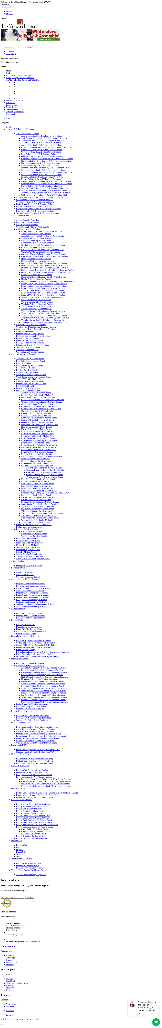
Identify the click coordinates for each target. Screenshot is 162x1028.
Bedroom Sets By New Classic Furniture (32, 770)
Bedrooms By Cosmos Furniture (29, 613)
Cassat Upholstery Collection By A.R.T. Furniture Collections (46, 147)
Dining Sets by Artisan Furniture (29, 565)
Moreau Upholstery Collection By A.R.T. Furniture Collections (46, 172)
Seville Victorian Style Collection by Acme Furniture (42, 297)
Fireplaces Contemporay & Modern (30, 584)
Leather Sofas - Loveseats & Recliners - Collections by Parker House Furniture (47, 793)
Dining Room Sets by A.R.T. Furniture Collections (36, 204)
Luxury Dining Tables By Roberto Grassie (33, 818)
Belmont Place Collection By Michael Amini (39, 395)
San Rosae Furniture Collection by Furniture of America (43, 695)
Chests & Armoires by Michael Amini (31, 375)
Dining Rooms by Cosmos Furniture (30, 615)
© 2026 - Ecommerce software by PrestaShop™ (20, 1019)
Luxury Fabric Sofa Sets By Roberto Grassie (34, 822)
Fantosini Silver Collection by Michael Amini (39, 420)
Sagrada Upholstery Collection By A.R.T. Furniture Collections (46, 184)
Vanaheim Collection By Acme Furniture (37, 304)
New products (11, 1004)
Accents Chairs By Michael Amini (30, 359)
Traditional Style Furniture (21, 859)
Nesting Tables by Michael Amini (29, 545)
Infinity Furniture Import (21, 722)
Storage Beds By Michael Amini (29, 554)
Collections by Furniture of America (30, 665)
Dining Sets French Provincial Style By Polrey (34, 647)
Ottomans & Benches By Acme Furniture (32, 345)
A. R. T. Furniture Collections (23, 129)
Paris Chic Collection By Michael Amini (37, 486)
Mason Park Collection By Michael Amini (38, 463)
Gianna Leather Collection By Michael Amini (44, 475)
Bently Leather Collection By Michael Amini (44, 468)
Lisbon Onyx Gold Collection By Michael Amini (40, 445)
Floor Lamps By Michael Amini (34, 534)
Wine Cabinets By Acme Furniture (30, 352)
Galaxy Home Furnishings (21, 711)
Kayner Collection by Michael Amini (36, 429)
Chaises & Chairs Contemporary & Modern (33, 588)
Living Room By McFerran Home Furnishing (34, 763)
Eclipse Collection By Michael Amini (36, 415)
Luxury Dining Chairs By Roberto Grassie (33, 815)
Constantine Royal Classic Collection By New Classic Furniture (46, 781)
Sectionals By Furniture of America (30, 709)
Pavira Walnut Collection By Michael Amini (39, 490)
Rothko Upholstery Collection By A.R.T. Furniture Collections (46, 181)
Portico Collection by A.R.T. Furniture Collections (41, 175)
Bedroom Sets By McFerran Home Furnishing (34, 759)
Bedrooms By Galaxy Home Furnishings (32, 715)
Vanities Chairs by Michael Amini (29, 556)
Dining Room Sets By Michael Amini (31, 384)
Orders (9, 960)
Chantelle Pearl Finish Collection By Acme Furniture (42, 250)
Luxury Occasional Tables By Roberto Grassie (35, 827)
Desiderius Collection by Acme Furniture (37, 261)
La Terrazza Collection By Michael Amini (38, 438)
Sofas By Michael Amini (26, 552)
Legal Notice (11, 981)
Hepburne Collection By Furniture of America (39, 679)
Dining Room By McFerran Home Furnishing (34, 761)
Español (9, 14)
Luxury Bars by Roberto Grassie (29, 809)
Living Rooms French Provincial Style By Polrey (36, 654)
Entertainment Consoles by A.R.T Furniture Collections (38, 209)
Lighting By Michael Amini (27, 529)
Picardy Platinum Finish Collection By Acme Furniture (43, 288)
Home (8, 127)
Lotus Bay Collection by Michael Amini (37, 452)
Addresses (10, 955)
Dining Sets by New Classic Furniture (31, 772)
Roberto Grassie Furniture (21, 800)
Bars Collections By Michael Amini (30, 361)
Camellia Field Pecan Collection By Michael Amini (41, 402)
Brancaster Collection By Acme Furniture (37, 243)
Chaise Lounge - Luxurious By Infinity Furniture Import (38, 729)
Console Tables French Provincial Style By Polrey (36, 645)
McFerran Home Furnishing (22, 754)
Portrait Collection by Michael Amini (36, 495)
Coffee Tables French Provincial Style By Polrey (35, 643)
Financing (10, 988)
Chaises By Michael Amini (27, 372)
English (9, 11)
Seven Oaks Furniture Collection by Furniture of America (44, 697)
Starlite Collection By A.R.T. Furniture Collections (41, 186)
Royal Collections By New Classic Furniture (34, 777)
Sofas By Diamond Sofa (26, 634)
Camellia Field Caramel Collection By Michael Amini (42, 400)
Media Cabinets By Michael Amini (30, 543)
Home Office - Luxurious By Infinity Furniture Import (37, 738)
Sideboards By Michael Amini (28, 550)
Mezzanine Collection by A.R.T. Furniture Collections (43, 170)
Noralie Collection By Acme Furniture (36, 279)
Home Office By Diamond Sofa (29, 629)
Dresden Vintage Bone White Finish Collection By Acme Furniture (48, 270)
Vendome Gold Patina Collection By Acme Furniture (42, 313)
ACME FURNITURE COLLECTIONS (22, 80)
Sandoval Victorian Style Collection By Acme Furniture (43, 295)
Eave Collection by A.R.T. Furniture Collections (40, 154)
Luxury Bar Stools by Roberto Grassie (31, 806)
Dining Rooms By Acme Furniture (30, 334)
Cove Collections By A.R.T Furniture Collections (41, 152)
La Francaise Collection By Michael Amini (38, 431)
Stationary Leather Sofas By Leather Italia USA (35, 752)
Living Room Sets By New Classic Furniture (34, 775)
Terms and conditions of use (17, 983)
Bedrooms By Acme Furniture (28, 222)
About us (9, 985)
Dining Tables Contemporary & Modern (32, 597)
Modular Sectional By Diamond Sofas (31, 631)
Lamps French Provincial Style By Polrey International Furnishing (42, 652)
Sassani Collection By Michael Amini (36, 500)
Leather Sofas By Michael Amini (29, 527)
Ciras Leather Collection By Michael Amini (43, 472)
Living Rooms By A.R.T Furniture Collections (35, 211)
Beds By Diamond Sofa (25, 625)
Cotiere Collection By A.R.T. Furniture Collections (41, 149)
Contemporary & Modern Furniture (25, 579)
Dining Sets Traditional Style (27, 865)
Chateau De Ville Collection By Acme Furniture (40, 252)
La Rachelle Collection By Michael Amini (38, 436)
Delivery (9, 979)
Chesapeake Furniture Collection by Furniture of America (44, 672)
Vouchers (10, 964)
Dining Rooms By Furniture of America (32, 704)
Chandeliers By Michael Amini (33, 531)
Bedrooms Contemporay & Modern (30, 586)
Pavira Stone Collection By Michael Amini (38, 488)
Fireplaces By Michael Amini (28, 388)
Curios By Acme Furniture (26, 331)
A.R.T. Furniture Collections (27, 134)
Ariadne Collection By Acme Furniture (36, 238)
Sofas (18, 856)
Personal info (11, 962)
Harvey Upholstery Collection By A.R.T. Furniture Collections (46, 161)
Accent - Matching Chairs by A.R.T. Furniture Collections (39, 197)
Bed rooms (10, 103)
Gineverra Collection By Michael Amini (37, 422)
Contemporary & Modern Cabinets (30, 590)
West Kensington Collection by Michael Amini (40, 518)
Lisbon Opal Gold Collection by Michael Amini (40, 447)
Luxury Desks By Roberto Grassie (30, 813)
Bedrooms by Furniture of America (30, 663)
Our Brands (10, 114)
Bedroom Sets (21, 845)
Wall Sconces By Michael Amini (34, 536)
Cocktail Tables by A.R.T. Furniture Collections (35, 202)
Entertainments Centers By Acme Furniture (33, 336)
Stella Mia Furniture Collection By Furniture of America (43, 700)
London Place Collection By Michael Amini (38, 450)
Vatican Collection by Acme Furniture (36, 309)
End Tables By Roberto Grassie (34, 834)
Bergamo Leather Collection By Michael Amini (45, 470)
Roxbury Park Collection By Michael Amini (39, 497)
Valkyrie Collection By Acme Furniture (37, 302)
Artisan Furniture (18, 561)
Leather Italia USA (18, 745)
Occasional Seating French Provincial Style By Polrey (37, 656)
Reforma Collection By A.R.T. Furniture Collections (42, 177)
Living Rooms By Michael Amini (29, 538)
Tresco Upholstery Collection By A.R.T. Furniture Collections (46, 190)
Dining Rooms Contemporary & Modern (32, 595)
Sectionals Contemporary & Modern (30, 602)
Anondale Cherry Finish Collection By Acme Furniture (43, 236)
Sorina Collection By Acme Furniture (36, 300)
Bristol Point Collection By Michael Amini (38, 397)
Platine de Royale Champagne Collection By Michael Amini (45, 493)
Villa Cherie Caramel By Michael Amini (37, 511)
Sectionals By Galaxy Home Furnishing (32, 720)
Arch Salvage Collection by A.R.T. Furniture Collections (44, 138)
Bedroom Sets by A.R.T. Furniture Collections (34, 200)
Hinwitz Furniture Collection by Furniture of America (42, 681)
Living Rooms (12, 105)
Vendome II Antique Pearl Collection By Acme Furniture (44, 315)
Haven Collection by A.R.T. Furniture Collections (41, 163)
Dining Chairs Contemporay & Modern (32, 593)
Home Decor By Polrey (25, 650)
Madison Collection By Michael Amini (36, 454)
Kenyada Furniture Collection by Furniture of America (43, 684)
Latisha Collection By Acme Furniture (36, 275)
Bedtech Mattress (18, 568)
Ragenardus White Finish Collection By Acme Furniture (43, 293)
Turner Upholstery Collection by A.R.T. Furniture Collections (45, 193)
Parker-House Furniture (20, 788)
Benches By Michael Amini (27, 370)
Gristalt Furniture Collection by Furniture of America (42, 675)
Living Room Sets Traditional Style (30, 868)
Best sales (10, 1006)
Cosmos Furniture (18, 609)
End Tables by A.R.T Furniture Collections (33, 206)
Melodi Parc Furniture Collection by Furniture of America (44, 688)
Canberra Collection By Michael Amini (37, 404)
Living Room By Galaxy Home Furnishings (34, 718)
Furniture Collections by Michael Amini (32, 390)
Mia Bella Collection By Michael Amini (37, 465)
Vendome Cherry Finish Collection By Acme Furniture (43, 311)
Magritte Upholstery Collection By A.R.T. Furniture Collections (46, 168)
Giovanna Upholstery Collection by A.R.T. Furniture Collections (47, 159)
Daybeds (19, 850)
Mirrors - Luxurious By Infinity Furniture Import (35, 740)
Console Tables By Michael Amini (30, 381)
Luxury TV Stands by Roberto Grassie (31, 838)
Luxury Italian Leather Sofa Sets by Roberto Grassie (37, 825)
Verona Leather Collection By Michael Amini (44, 477)
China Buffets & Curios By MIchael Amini (33, 377)
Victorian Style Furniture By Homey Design (28, 870)
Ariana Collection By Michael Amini (36, 393)
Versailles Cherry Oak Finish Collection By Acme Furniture (45, 320)
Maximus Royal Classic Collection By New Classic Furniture (45, 784)
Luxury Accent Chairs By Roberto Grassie (33, 804)
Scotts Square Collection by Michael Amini (38, 504)
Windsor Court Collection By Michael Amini (39, 520)
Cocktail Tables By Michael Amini (30, 379)
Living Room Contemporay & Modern (31, 600)
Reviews (9, 990)
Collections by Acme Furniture (28, 229)
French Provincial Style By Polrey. (25, 636)
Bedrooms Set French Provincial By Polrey (33, 640)
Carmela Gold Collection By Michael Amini (39, 406)
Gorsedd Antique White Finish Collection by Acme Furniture (45, 272)
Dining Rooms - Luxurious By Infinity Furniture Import (38, 734)
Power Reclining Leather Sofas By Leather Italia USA (38, 750)
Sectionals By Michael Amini (28, 547)
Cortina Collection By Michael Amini (36, 413)
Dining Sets (21, 852)
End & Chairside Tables (25, 386)
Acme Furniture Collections (22, 215)
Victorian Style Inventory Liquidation (31, 875)
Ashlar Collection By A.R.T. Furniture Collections (41, 143)
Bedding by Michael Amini (27, 363)
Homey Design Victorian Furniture (20, 78)
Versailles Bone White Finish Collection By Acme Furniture (45, 318)
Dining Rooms (12, 107)
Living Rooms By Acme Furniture (30, 343)
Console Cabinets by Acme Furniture (31, 325)
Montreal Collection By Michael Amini (37, 481)
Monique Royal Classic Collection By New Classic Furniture (45, 786)
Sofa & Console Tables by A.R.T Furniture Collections (38, 213)
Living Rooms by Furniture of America (31, 706)
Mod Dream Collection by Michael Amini (38, 479)
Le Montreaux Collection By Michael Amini (39, 440)
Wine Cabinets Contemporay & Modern (32, 606)
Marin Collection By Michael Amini (35, 459)
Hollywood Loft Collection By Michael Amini (39, 425)
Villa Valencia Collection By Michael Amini (38, 515)
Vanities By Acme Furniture (27, 350)
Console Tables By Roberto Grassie (35, 831)
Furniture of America (14, 100)
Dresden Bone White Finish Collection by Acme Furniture (44, 263)
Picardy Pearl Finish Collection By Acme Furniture (41, 231)
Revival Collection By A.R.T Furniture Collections (41, 179)
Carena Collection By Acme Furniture (36, 247)
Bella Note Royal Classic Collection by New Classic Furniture (46, 779)
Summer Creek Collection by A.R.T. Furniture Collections (44, 188)
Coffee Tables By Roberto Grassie (35, 829)
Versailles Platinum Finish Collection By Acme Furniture (44, 322)
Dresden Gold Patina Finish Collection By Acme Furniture (44, 268)
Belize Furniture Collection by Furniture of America (42, 670)
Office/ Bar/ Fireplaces (15, 112)
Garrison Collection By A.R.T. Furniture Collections (42, 156)
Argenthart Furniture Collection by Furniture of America (43, 668)
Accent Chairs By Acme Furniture (30, 220)
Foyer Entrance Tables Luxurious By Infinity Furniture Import (41, 736)
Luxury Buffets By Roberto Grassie (30, 811)
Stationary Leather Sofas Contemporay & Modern (36, 604)
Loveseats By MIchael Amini (28, 540)
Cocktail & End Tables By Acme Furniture (33, 227)
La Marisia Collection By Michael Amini (37, 434)
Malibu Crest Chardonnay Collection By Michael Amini (43, 456)
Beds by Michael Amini (25, 368)
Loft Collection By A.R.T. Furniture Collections (40, 165)
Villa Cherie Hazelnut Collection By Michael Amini (42, 513)
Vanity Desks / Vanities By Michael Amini (33, 559)
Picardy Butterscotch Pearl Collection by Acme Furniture (44, 286)
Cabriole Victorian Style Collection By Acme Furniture (43, 245)
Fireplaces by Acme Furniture (28, 338)
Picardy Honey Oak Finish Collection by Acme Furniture (44, 284)
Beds (18, 847)
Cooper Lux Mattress (24, 572)
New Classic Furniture (20, 765)
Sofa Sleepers (21, 854)
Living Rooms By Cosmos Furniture (30, 618)
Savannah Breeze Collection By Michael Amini (40, 502)
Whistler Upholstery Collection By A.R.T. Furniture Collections (46, 195)
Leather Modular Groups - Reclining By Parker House (38, 795)
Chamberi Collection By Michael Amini (37, 411)
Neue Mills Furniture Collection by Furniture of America (43, 690)
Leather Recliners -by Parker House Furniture (34, 797)
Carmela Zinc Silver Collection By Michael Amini (41, 409)
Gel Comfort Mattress (25, 575)
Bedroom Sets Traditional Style (28, 863)
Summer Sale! (16, 840)
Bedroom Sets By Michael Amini (29, 365)
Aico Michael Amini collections (18, 75)
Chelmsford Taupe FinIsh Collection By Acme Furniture (43, 254)
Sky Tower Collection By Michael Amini (37, 506)
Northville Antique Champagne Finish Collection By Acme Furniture (48, 281)
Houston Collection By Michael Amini (36, 427)
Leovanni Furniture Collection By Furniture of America (43, 686)
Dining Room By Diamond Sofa (29, 627)
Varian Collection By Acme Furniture (36, 306)
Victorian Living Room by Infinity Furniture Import (36, 743)
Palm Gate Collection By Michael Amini (37, 484)
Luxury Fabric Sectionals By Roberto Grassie (34, 820)
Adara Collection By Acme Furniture (36, 234)
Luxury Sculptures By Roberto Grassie (31, 836)
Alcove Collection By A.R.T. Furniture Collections (41, 136)
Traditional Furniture (14, 109)
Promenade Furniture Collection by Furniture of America (44, 693)
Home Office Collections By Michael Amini (34, 525)
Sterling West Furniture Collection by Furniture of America (44, 702)
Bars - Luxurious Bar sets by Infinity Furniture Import (37, 727)
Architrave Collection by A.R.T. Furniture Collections (42, 140)
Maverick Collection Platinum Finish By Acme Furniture (44, 277)
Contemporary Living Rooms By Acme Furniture (36, 329)
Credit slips (10, 958)
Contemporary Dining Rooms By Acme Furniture (36, 327)
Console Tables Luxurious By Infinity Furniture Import (38, 731)
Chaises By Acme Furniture (27, 225)
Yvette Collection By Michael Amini (35, 522)
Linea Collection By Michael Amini (35, 443)
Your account (8, 946)
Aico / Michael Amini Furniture (23, 354)
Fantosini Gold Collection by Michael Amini (39, 418)
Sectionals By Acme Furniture (28, 347)
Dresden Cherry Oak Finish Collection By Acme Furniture (44, 265)
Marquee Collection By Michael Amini (36, 461)
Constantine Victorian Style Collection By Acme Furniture (44, 256)
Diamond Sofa (17, 620)
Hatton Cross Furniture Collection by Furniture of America (44, 677)
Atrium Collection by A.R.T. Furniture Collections (41, 145)
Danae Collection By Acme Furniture (36, 259)
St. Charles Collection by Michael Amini (37, 509)
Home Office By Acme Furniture (29, 340)
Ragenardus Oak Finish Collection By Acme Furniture (43, 290)
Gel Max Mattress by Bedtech (28, 577)
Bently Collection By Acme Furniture (36, 240)
